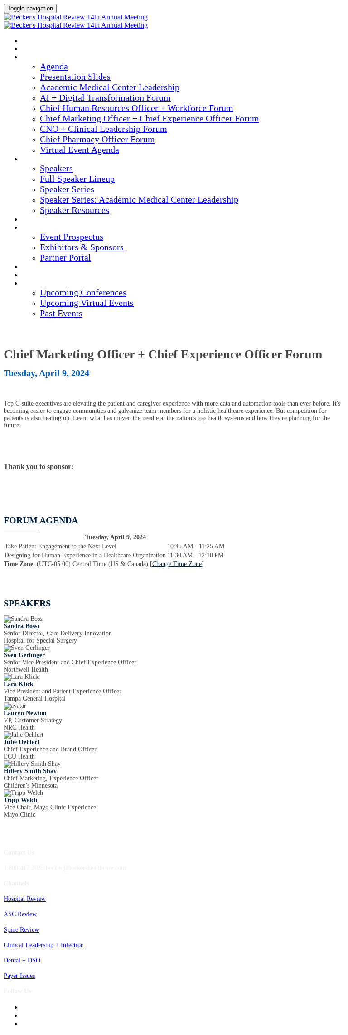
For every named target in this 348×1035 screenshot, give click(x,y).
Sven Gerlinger (24, 655)
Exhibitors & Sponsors (82, 247)
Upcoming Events (49, 284)
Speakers (36, 159)
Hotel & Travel (46, 267)
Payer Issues (19, 975)
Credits (34, 220)
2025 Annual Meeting (53, 41)
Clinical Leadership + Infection (44, 945)
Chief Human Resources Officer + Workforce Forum (136, 108)
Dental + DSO (22, 960)
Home (30, 49)
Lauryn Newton (25, 713)
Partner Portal (65, 257)
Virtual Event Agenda (79, 150)
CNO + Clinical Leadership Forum (103, 129)
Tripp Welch (21, 800)
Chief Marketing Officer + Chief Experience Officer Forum (149, 118)
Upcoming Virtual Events (87, 303)
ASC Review (20, 914)
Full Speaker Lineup (77, 179)
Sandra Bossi (21, 626)
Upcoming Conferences (83, 292)
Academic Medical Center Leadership (109, 87)
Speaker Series (67, 189)
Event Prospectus (71, 237)
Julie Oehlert (21, 742)
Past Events (61, 313)
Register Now (43, 275)
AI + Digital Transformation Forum (105, 97)
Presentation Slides (75, 77)
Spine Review (21, 929)
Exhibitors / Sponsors (56, 228)
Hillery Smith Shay (30, 771)
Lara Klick (19, 684)
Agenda (34, 57)
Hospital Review (25, 898)
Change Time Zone (177, 564)
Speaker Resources (74, 210)
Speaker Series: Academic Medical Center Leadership (139, 199)
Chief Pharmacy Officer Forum (97, 139)
